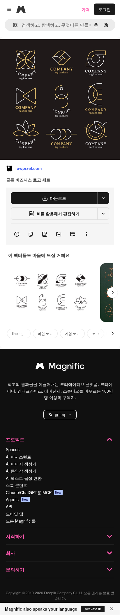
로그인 (104, 9)
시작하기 (15, 536)
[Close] (111, 608)
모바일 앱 (14, 514)
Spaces (13, 449)
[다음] (112, 292)
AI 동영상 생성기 (21, 471)
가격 (86, 9)
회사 (10, 552)
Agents (17, 499)
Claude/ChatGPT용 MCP (33, 492)
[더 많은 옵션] (86, 234)
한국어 (60, 414)
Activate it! (93, 608)
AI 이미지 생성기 (21, 464)
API (9, 506)
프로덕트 (15, 439)
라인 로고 (45, 333)
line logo (19, 333)
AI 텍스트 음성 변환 (24, 478)
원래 (33, 50)
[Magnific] (60, 367)
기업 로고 (72, 333)
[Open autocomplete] (13, 25)
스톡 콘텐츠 (16, 485)
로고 (95, 333)
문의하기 (15, 569)
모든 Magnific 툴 (21, 521)
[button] (60, 414)
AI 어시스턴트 (18, 457)
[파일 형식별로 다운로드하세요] (103, 198)
